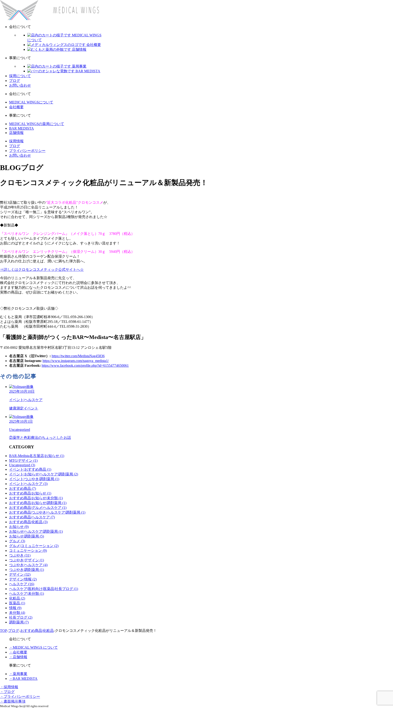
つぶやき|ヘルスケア (28, 565)
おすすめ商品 (22, 488)
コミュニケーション (28, 550)
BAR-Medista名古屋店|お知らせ (36, 456)
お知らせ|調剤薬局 (26, 536)
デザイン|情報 (23, 579)
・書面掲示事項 (12, 701)
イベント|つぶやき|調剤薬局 (34, 479)
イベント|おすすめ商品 (30, 469)
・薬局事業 (18, 674)
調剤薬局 (19, 622)
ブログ (14, 81)
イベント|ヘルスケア (28, 484)
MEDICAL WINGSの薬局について (36, 124)
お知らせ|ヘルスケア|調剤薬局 (36, 531)
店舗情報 (16, 133)
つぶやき (19, 555)
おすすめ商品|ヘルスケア (32, 517)
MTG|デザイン (23, 460)
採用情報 (16, 141)
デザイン (19, 574)
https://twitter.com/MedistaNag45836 (78, 356)
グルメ (17, 541)
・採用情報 (9, 687)
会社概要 (16, 107)
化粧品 (17, 598)
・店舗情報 (18, 657)
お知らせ (19, 527)
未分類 (17, 613)
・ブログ (7, 692)
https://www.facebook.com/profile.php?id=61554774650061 (85, 365)
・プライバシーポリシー (20, 696)
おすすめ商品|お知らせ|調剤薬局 (37, 503)
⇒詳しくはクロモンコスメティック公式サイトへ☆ (42, 269)
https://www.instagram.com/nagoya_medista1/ (76, 361)
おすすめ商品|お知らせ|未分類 (36, 498)
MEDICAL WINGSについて (31, 102)
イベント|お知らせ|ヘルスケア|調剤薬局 (43, 474)
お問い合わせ (20, 85)
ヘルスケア (21, 584)
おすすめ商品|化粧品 (28, 522)
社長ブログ (20, 617)
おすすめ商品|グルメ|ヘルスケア (37, 508)
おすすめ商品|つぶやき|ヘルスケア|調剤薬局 (47, 512)
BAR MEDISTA (21, 128)
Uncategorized (22, 465)
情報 (15, 608)
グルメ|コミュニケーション (33, 546)
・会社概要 (18, 652)
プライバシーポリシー (27, 151)
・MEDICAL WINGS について (33, 647)
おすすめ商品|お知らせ (30, 493)
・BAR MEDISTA (23, 678)
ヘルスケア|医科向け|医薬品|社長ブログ (43, 589)
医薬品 (17, 603)
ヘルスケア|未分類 (26, 593)
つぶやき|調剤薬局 (26, 570)
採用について (20, 76)
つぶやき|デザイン (26, 560)
